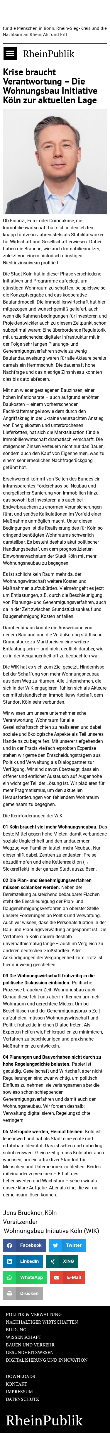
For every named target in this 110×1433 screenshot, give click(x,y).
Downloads (20, 1376)
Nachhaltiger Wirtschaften (42, 1322)
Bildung (16, 1329)
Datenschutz (22, 1399)
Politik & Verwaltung (34, 1314)
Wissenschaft (23, 1337)
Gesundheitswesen (30, 1352)
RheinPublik (49, 53)
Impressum (19, 1391)
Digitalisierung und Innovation (47, 1360)
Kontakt (16, 1384)
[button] (10, 53)
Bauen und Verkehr (30, 1344)
